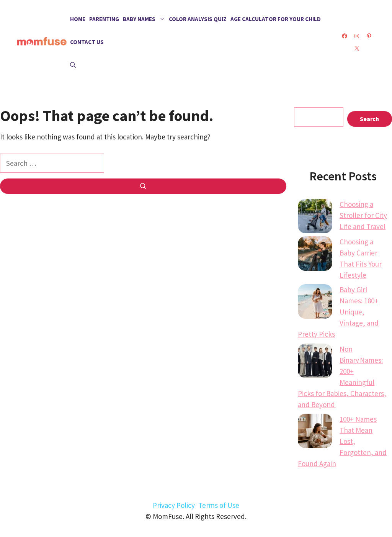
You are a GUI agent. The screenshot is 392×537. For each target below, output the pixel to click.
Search (369, 119)
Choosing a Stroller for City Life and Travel (363, 215)
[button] (73, 65)
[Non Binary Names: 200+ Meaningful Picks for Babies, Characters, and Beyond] (315, 362)
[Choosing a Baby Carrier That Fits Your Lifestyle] (315, 255)
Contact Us (87, 42)
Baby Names (139, 19)
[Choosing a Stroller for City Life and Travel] (315, 217)
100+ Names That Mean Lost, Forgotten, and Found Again (342, 441)
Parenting (104, 19)
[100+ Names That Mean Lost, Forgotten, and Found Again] (315, 432)
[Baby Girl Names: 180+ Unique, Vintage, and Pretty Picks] (315, 303)
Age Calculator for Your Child (275, 19)
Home (77, 19)
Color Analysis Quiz (198, 19)
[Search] (143, 186)
